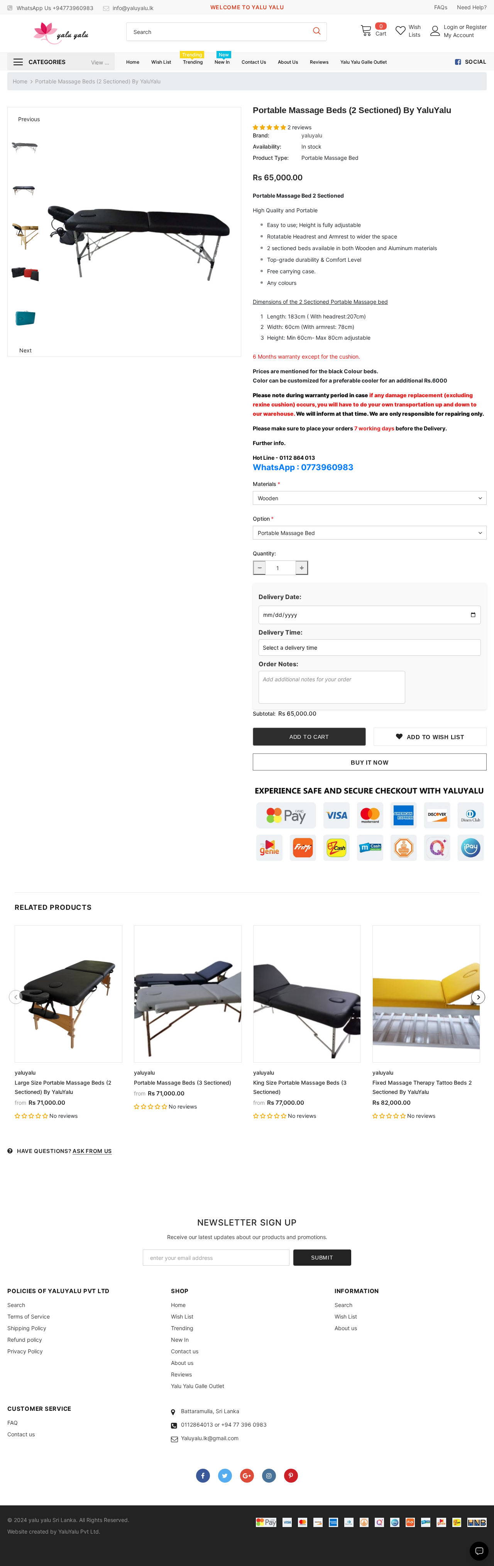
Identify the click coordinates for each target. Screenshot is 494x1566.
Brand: (261, 135)
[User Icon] (435, 31)
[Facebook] (203, 1476)
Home (20, 81)
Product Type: (271, 157)
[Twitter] (225, 1476)
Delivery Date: (280, 597)
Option (263, 518)
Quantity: (264, 553)
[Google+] (247, 1476)
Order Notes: (278, 664)
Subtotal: (264, 713)
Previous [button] (25, 119)
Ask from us (92, 1151)
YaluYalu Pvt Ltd (78, 1531)
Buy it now (370, 762)
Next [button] (25, 350)
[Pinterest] (291, 1476)
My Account (459, 35)
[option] (141, 231)
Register (476, 27)
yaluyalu (311, 135)
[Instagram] (269, 1476)
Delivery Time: (281, 632)
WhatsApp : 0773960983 (303, 467)
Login (451, 27)
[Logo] (61, 33)
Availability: (267, 146)
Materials (266, 484)
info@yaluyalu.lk (133, 8)
